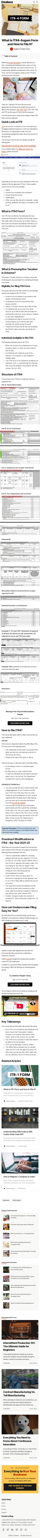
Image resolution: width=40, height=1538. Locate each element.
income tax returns (14, 63)
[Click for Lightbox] (20, 88)
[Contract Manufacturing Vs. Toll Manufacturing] (20, 1379)
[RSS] (26, 1530)
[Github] (21, 1530)
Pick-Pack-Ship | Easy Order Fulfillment (22, 1224)
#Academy (6, 1200)
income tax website (18, 803)
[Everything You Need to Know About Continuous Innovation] (20, 1424)
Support (4, 1512)
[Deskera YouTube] (17, 1530)
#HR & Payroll (17, 1200)
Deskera (16, 1535)
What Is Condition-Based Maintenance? (22, 1303)
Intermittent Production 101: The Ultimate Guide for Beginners (19, 1346)
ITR (3, 126)
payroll (9, 959)
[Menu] (37, 1)
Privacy (4, 1509)
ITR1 (18, 110)
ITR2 (21, 110)
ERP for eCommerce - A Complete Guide (22, 1233)
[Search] (33, 1)
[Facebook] (3, 1530)
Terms (4, 1506)
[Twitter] (8, 1530)
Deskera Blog (7, 1516)
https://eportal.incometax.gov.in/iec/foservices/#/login (19, 146)
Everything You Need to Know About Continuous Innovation (17, 1441)
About (3, 1503)
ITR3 (25, 110)
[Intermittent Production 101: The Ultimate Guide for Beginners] (20, 1330)
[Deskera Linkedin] (12, 1530)
